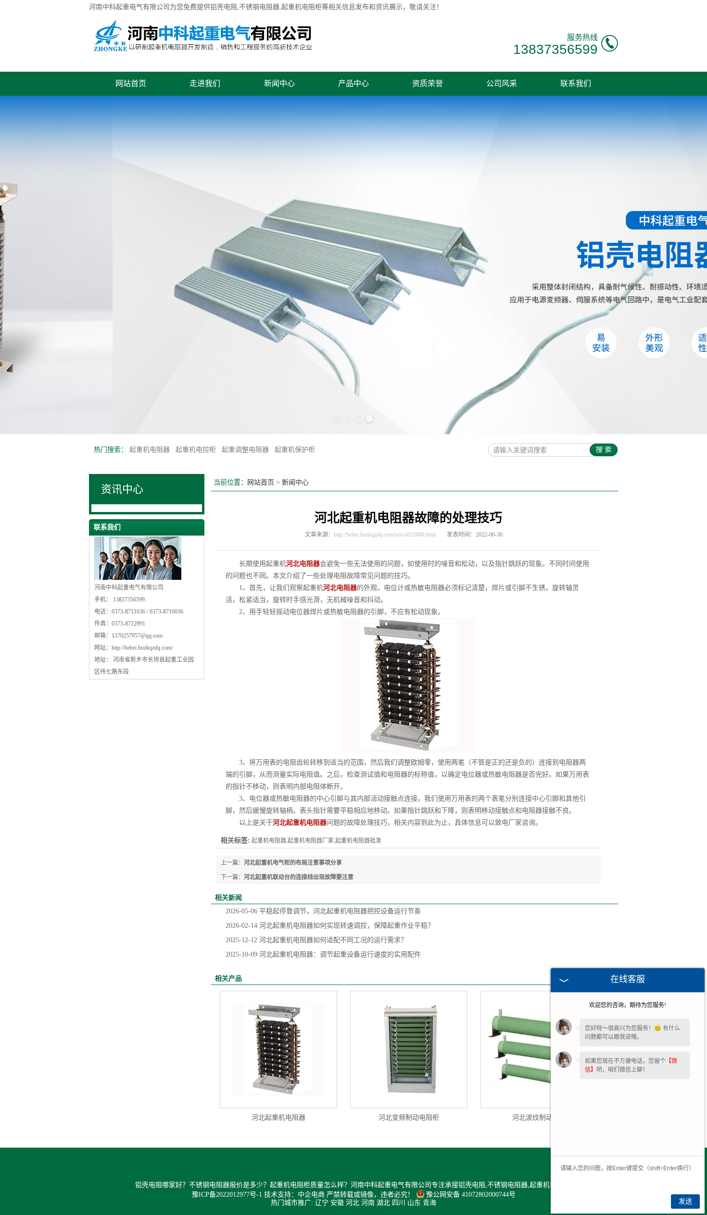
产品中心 (353, 83)
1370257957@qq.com (137, 635)
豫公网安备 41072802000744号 (471, 1194)
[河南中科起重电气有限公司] (202, 54)
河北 (352, 1202)
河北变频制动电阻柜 (409, 1117)
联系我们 (575, 83)
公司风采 (501, 83)
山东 (414, 1202)
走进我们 (204, 83)
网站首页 (130, 83)
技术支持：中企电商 (294, 1194)
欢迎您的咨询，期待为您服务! (627, 1005)
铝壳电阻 (223, 7)
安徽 (337, 1202)
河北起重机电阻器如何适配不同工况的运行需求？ (316, 940)
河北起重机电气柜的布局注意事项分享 (293, 862)
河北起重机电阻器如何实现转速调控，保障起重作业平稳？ (330, 925)
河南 (368, 1202)
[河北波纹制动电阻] (539, 1049)
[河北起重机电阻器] (278, 1049)
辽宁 (321, 1202)
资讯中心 (122, 489)
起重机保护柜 (295, 449)
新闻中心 (279, 83)
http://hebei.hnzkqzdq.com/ (142, 647)
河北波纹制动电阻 (539, 1117)
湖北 (383, 1202)
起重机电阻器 (150, 449)
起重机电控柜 (197, 449)
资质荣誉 (427, 83)
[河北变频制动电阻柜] (408, 1049)
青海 (429, 1202)
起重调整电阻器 (246, 449)
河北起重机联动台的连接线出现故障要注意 (299, 877)
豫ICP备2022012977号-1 (227, 1194)
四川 (398, 1202)
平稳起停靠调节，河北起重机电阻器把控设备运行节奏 (323, 911)
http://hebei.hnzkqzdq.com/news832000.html (385, 534)
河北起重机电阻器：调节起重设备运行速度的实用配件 (323, 954)
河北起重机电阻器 (278, 1117)
